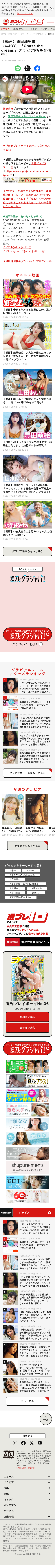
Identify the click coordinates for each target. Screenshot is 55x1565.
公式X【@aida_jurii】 (16, 247)
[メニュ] (50, 21)
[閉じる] (51, 8)
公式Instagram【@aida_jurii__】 (22, 251)
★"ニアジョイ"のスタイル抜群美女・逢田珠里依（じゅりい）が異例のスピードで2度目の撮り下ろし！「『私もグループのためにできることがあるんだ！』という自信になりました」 (27, 198)
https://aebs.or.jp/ (25, 1468)
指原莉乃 (8, 108)
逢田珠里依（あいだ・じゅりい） (27, 116)
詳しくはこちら (25, 13)
